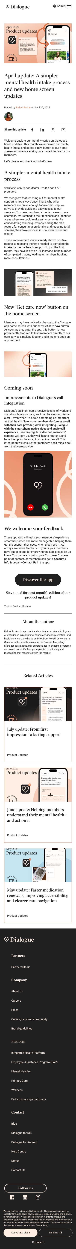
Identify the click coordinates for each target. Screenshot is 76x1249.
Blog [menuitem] (14, 1123)
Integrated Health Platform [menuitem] (28, 1053)
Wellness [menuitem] (17, 1090)
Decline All (55, 1232)
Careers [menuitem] (16, 1000)
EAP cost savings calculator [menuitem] (28, 1099)
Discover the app (37, 579)
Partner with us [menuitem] (20, 967)
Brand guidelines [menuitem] (21, 1028)
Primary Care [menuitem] (19, 1080)
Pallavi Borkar (23, 107)
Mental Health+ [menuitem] (21, 1071)
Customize (38, 1242)
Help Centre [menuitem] (18, 1151)
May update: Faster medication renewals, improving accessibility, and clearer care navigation (37, 895)
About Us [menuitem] (17, 991)
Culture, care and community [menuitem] (29, 1019)
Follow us (25, 1188)
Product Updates (22, 606)
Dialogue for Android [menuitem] (24, 1142)
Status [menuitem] (15, 1160)
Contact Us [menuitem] (18, 1170)
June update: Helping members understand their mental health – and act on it (37, 815)
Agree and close (20, 1232)
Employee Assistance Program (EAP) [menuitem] (34, 1062)
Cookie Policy (42, 1225)
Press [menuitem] (14, 1010)
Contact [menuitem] (17, 1112)
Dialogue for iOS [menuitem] (21, 1133)
